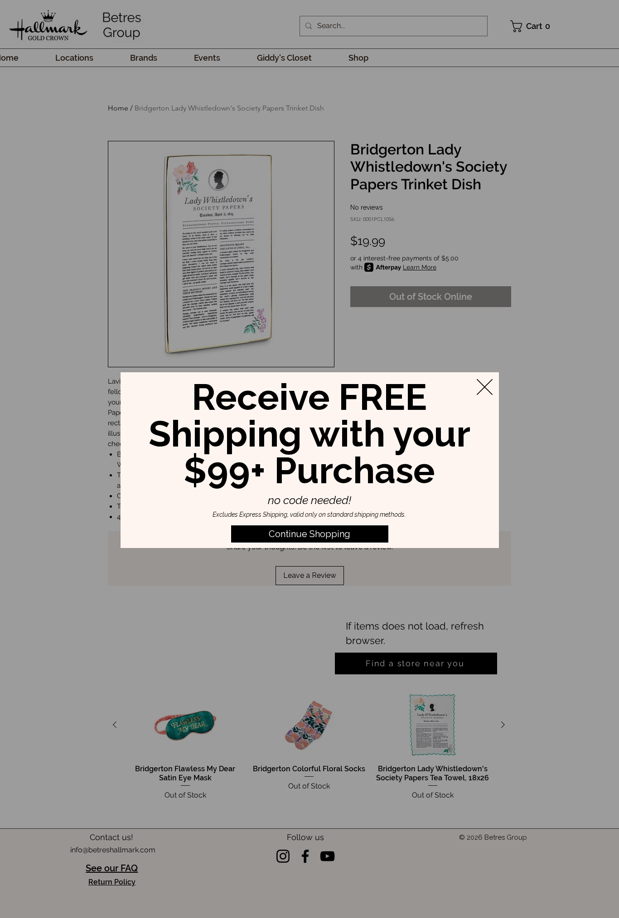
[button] (485, 387)
